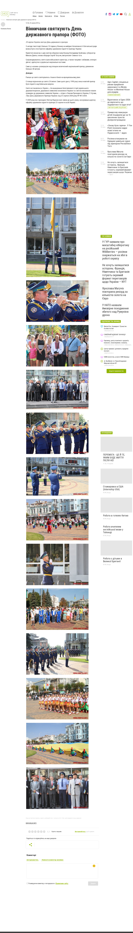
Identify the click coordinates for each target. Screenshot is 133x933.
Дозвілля (79, 12)
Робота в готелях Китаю (115, 515)
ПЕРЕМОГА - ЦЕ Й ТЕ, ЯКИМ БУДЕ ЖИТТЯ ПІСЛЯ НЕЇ (114, 457)
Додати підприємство (116, 371)
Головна (39, 12)
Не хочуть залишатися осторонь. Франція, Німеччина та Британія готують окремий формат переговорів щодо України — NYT (119, 168)
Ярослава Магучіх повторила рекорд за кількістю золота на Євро (119, 154)
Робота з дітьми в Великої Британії (112, 560)
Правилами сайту (62, 883)
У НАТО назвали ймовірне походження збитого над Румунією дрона (115, 310)
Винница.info (31, 823)
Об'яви (56, 16)
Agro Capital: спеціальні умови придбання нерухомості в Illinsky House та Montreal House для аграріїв (118, 87)
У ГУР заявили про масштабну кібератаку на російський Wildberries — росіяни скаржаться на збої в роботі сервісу (115, 250)
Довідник (64, 12)
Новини (51, 12)
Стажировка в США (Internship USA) (113, 488)
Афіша (34, 16)
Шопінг (41, 16)
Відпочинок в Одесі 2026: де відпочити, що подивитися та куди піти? (119, 102)
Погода (62, 16)
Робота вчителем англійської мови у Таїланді (113, 529)
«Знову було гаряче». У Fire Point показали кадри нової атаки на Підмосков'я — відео (119, 129)
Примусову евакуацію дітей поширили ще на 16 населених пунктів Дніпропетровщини (119, 116)
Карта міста (48, 16)
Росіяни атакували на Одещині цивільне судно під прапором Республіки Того (119, 142)
